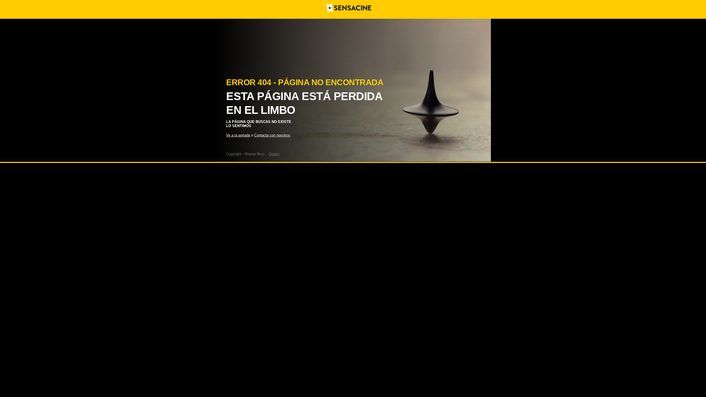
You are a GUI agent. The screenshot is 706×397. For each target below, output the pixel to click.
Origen (274, 154)
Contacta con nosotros (272, 135)
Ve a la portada (238, 135)
